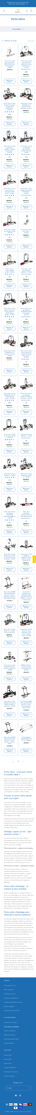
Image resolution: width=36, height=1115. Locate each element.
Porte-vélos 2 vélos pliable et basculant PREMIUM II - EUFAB (26, 191)
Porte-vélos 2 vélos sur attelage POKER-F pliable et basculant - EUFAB (26, 396)
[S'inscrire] (29, 1088)
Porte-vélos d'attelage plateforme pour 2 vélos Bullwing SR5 (26, 514)
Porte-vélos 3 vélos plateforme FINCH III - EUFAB (26, 475)
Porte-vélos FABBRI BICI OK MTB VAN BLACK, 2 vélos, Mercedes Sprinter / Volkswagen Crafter (10, 595)
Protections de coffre (10, 1022)
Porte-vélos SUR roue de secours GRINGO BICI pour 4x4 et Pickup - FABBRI (9, 64)
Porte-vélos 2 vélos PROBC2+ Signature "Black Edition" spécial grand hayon (26, 557)
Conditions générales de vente (13, 1002)
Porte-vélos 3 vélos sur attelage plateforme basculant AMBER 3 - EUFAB (10, 515)
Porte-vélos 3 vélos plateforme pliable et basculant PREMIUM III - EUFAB (9, 106)
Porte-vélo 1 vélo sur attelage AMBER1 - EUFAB (26, 270)
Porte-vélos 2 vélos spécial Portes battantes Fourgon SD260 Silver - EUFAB (26, 64)
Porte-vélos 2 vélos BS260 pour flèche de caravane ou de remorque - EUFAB (9, 557)
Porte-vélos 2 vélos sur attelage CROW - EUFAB (9, 231)
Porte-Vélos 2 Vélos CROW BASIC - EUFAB (9, 270)
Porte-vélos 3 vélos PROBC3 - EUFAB (26, 435)
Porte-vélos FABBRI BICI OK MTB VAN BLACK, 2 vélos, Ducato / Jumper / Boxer (10, 740)
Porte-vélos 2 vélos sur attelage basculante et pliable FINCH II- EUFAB (26, 149)
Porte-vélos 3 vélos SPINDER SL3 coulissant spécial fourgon (9, 353)
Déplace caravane (9, 1035)
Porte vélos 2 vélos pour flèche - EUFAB (26, 231)
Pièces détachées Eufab (11, 1039)
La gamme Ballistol (10, 1067)
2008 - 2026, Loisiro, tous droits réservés (18, 1111)
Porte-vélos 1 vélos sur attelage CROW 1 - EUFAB (9, 436)
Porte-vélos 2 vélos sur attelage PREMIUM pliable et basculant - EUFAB (26, 311)
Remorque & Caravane (11, 1072)
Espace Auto (8, 1055)
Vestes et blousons (10, 1031)
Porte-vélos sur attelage (11, 1026)
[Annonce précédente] (4, 3)
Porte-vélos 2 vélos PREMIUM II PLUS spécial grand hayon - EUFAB (9, 396)
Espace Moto (8, 1059)
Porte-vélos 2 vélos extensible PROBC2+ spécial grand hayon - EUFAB (9, 149)
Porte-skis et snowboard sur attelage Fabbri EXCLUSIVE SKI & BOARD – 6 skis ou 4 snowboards (26, 595)
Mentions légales (9, 1006)
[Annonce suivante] (32, 3)
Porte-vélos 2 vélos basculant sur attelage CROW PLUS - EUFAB (9, 191)
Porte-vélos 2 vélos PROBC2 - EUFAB (9, 474)
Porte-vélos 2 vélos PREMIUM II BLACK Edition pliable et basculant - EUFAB (10, 704)
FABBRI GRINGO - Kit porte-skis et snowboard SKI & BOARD (26, 667)
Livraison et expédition (11, 998)
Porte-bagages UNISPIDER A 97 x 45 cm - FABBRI (26, 739)
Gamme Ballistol (9, 1043)
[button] (4, 11)
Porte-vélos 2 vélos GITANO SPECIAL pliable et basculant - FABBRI (10, 667)
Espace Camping (9, 1076)
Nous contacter (8, 989)
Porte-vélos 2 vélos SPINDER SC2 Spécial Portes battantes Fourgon (26, 106)
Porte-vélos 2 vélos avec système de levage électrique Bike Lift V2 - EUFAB (26, 354)
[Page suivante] (23, 761)
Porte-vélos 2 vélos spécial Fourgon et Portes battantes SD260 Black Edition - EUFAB (9, 311)
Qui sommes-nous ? (10, 985)
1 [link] (12, 761)
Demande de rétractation (12, 1010)
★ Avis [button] (34, 559)
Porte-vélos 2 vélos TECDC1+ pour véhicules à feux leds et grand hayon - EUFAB (26, 632)
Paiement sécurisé (9, 994)
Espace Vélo (7, 1063)
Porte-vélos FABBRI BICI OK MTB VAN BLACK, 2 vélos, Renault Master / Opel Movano (26, 704)
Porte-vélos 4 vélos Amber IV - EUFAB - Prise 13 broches (10, 631)
